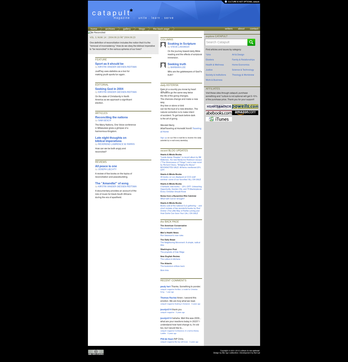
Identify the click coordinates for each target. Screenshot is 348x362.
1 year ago (170, 292)
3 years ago (195, 303)
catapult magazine (167, 312)
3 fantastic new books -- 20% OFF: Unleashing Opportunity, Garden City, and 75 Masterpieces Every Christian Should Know (181, 189)
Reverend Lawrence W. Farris (116, 144)
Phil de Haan (166, 338)
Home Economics (240, 64)
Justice (209, 69)
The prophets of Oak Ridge (172, 251)
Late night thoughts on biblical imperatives (111, 139)
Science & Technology (243, 69)
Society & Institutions (216, 74)
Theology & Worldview (243, 74)
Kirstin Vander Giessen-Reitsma (117, 67)
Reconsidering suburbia (170, 228)
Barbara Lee (178, 67)
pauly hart (165, 286)
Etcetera (210, 59)
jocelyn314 (166, 309)
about (241, 28)
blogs (142, 28)
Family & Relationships (243, 59)
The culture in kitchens (170, 258)
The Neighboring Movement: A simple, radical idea (180, 243)
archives (110, 28)
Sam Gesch (104, 120)
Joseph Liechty (107, 169)
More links (164, 270)
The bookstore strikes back (172, 265)
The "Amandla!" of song (112, 183)
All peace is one (106, 166)
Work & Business (214, 79)
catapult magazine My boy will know (174, 341)
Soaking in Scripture (182, 43)
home (94, 28)
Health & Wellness (215, 64)
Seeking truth (177, 64)
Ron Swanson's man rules (171, 235)
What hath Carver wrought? (172, 198)
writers (229, 28)
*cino (208, 54)
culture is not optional (250, 350)
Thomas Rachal (168, 297)
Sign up (163, 137)
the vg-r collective (230, 353)
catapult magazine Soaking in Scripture (175, 303)
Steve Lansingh (180, 47)
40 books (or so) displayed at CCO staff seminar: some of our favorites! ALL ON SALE (180, 178)
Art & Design (238, 54)
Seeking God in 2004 (109, 89)
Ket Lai (257, 353)
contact (254, 28)
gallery (127, 28)
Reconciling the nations (111, 117)
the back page (161, 28)
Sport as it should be (109, 64)
